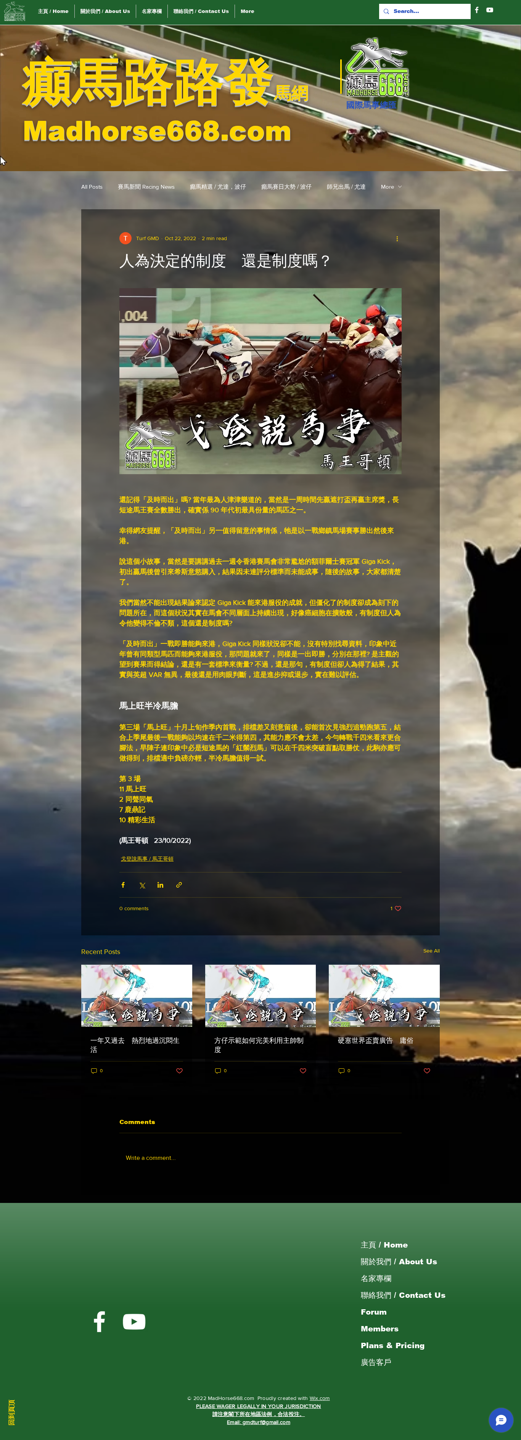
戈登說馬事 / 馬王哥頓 (147, 859)
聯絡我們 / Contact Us (403, 1295)
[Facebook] (477, 10)
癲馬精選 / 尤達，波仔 (218, 186)
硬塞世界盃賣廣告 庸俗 (375, 1040)
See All (431, 951)
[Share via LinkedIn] (160, 884)
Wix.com (320, 1398)
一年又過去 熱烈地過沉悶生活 (135, 1045)
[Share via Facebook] (123, 884)
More (387, 186)
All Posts (92, 186)
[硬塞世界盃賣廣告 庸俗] (384, 996)
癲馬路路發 (148, 81)
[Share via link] (179, 884)
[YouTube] (490, 10)
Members (380, 1329)
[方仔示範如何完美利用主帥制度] (260, 996)
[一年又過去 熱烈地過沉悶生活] (136, 996)
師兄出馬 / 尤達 (346, 186)
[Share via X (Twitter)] (141, 884)
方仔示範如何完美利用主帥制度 (259, 1045)
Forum (374, 1312)
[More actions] (397, 238)
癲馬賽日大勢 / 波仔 (286, 186)
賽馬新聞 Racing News (146, 186)
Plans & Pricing (393, 1345)
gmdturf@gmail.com (266, 1422)
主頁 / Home (384, 1245)
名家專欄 (376, 1278)
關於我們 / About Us (399, 1261)
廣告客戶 (376, 1362)
